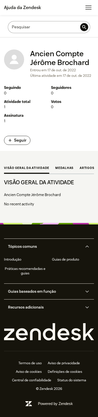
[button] (44, 246)
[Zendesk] (49, 332)
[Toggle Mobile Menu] (88, 7)
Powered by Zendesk (55, 403)
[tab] (26, 168)
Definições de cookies (65, 371)
